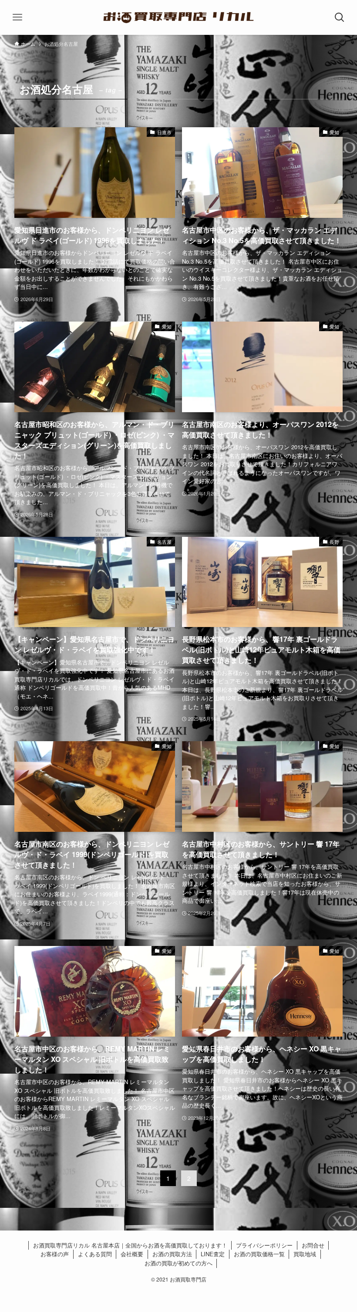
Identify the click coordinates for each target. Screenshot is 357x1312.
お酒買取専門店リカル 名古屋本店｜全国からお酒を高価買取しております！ (130, 1245)
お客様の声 (54, 1254)
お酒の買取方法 (172, 1254)
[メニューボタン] (17, 17)
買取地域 (304, 1254)
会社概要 (132, 1254)
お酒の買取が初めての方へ (178, 1263)
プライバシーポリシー (264, 1245)
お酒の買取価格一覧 (259, 1254)
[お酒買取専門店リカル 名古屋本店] (178, 17)
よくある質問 (95, 1254)
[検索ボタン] (339, 17)
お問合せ (313, 1245)
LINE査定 (213, 1254)
